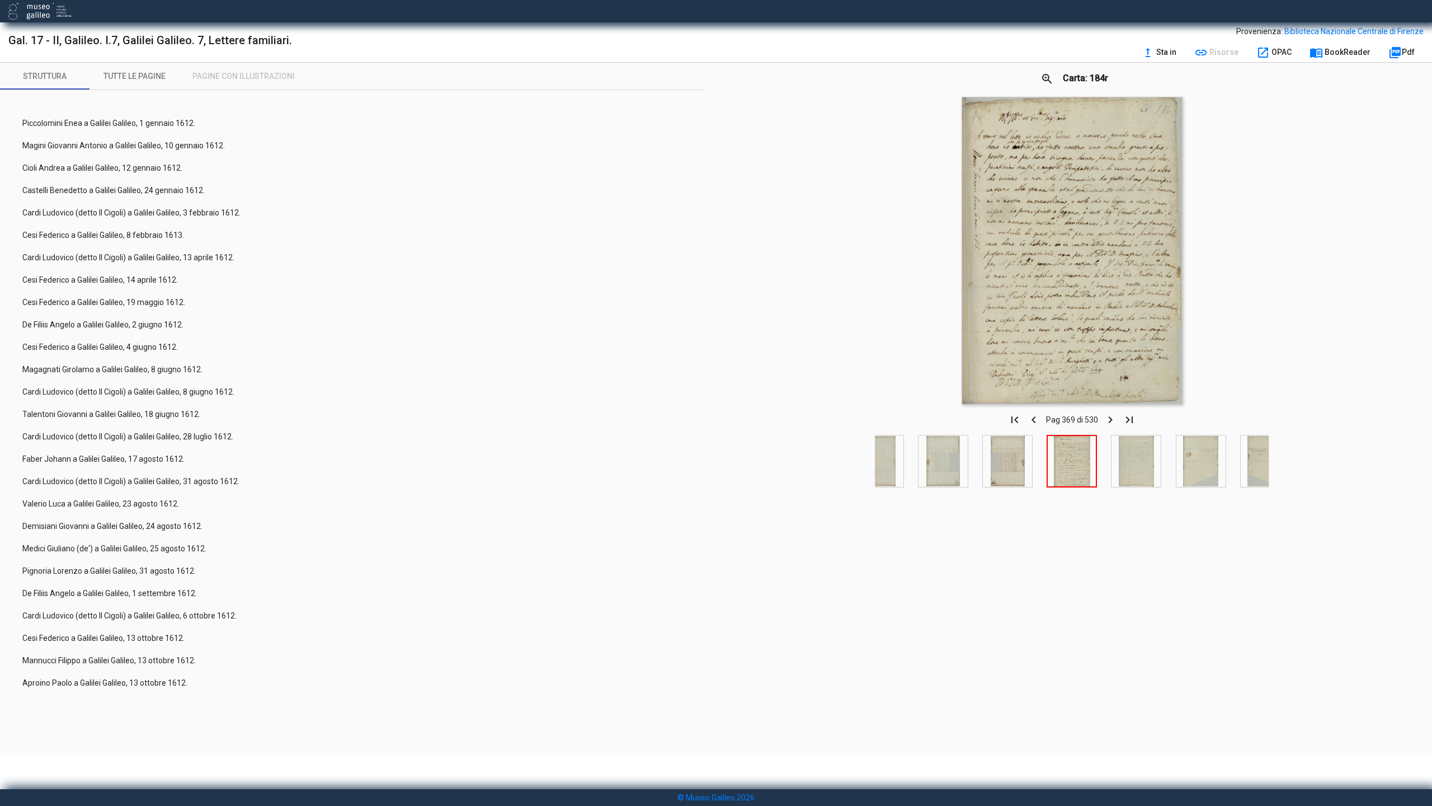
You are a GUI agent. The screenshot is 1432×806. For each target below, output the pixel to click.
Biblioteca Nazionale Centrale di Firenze (1354, 31)
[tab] (45, 76)
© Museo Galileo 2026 (716, 797)
